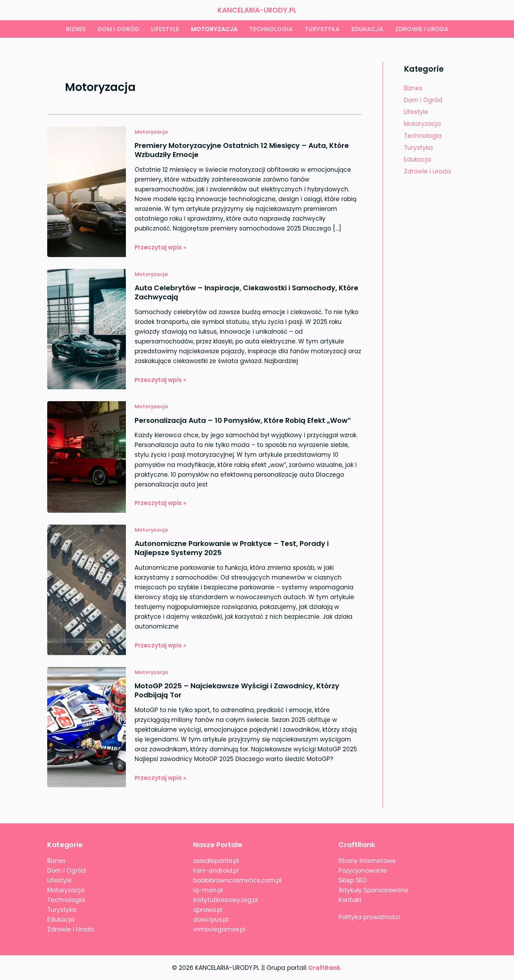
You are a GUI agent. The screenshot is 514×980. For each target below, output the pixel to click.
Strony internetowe (367, 861)
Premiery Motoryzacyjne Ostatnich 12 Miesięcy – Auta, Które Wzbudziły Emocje (242, 150)
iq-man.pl (208, 890)
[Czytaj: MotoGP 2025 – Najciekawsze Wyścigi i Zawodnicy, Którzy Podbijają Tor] (86, 727)
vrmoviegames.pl (219, 929)
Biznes (76, 29)
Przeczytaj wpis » (160, 247)
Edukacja (367, 29)
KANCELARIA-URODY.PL (257, 10)
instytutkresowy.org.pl (225, 900)
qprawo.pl (207, 910)
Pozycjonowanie (362, 870)
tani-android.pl (215, 870)
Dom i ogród (118, 29)
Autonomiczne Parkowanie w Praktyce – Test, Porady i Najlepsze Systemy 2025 (232, 548)
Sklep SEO (352, 880)
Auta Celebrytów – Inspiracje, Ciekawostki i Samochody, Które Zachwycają (246, 292)
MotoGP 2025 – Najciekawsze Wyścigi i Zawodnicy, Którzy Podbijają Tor (237, 690)
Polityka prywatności (369, 917)
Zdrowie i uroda (421, 29)
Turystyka (322, 29)
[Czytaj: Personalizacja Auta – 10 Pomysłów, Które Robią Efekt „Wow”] (86, 456)
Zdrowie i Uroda (70, 929)
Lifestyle (165, 29)
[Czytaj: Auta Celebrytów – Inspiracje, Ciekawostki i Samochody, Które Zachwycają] (86, 328)
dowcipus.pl (210, 919)
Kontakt (350, 900)
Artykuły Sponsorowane (373, 890)
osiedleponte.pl (216, 861)
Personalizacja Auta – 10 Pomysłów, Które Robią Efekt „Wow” (243, 420)
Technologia (271, 29)
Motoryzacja (214, 29)
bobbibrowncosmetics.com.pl (237, 880)
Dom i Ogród (423, 100)
